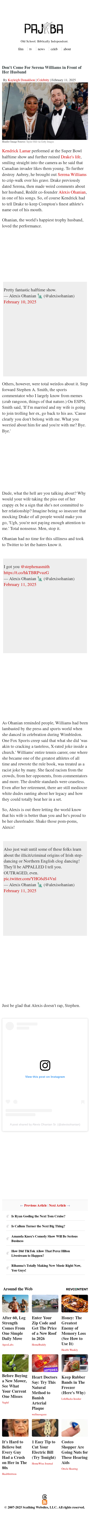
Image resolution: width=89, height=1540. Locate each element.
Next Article (57, 1205)
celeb (54, 49)
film (20, 49)
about (67, 49)
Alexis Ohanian (72, 192)
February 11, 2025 (20, 584)
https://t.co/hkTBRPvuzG (26, 572)
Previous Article (35, 1205)
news (41, 49)
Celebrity (43, 80)
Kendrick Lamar (16, 151)
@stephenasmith (35, 566)
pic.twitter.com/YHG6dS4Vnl (30, 878)
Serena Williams (72, 174)
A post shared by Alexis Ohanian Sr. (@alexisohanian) (45, 1124)
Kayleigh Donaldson (21, 80)
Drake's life (71, 157)
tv (30, 49)
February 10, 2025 (20, 302)
